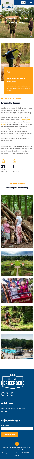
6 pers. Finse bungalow (8, 408)
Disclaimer (13, 450)
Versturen (9, 434)
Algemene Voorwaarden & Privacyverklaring (16, 447)
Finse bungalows (26, 119)
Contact (20, 450)
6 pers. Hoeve (21, 408)
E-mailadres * (5, 425)
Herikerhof (4, 411)
